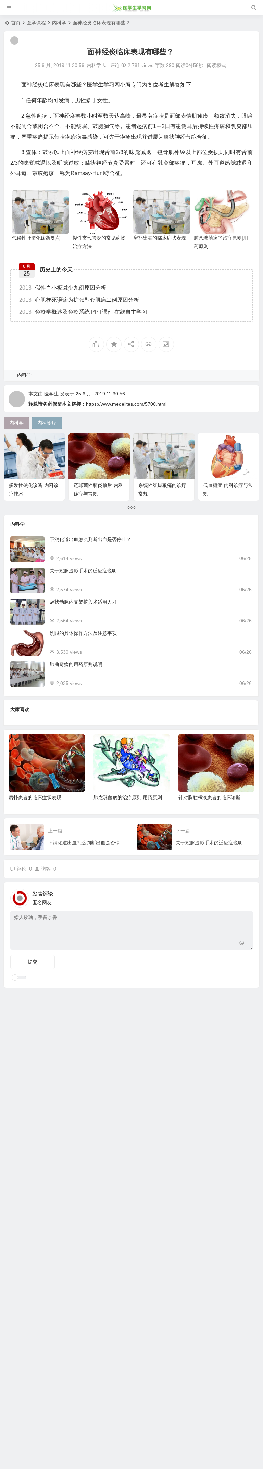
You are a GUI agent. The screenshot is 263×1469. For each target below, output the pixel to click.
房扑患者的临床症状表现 (159, 238)
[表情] (242, 943)
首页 (16, 22)
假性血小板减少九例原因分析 (62, 288)
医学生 (51, 393)
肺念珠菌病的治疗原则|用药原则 (127, 797)
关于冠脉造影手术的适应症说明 (83, 570)
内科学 (59, 22)
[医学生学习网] (131, 8)
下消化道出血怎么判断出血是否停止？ (90, 539)
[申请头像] (246, 896)
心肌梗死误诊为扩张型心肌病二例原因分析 (79, 300)
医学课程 (36, 22)
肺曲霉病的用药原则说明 (76, 664)
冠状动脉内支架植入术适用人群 (83, 602)
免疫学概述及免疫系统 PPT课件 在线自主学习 (83, 312)
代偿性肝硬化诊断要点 (36, 238)
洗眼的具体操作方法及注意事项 (83, 633)
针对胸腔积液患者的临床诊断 (209, 797)
